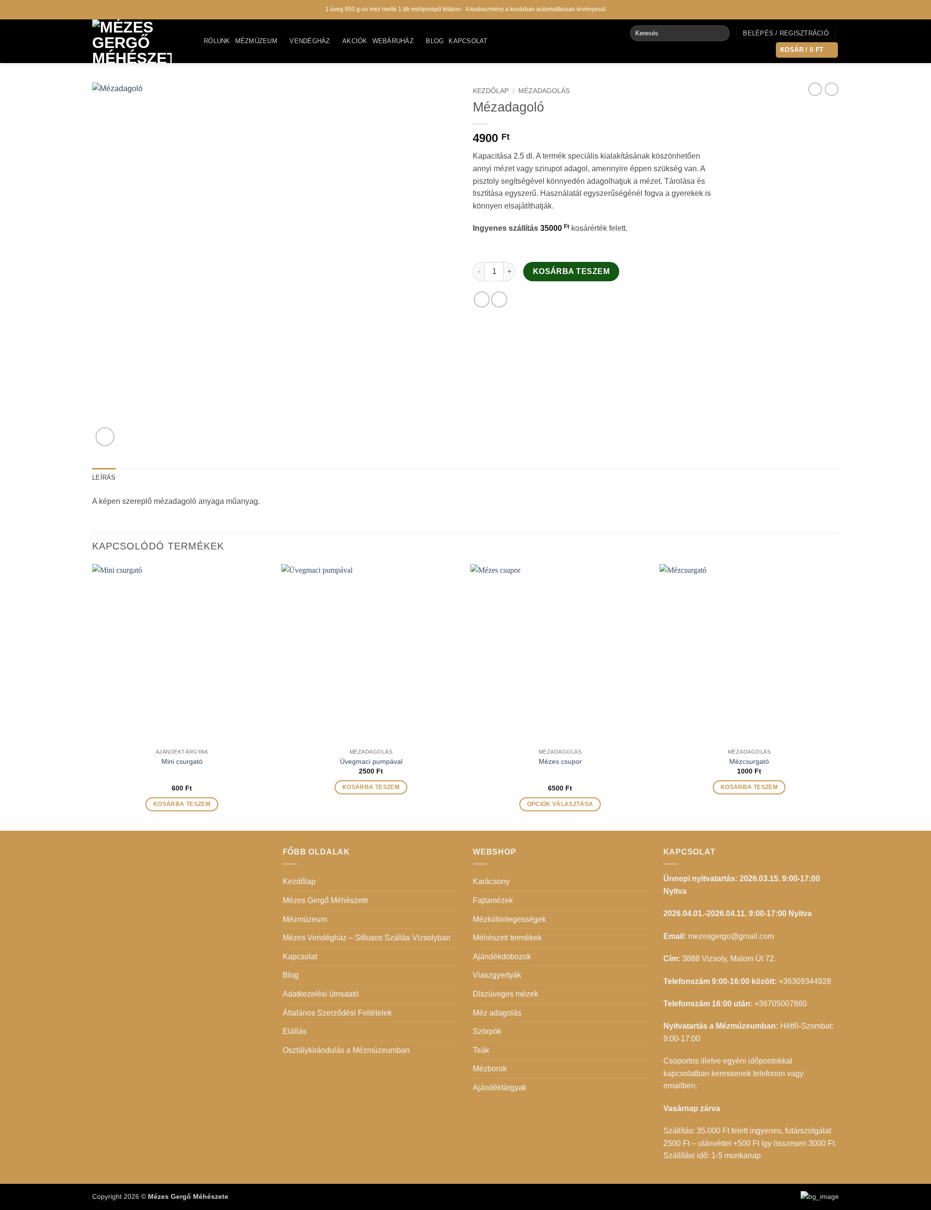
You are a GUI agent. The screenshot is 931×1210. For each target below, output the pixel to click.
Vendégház (309, 41)
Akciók (355, 41)
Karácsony (491, 881)
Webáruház (393, 41)
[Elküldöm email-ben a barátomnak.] (499, 299)
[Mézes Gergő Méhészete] (140, 41)
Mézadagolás (544, 91)
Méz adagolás (497, 1013)
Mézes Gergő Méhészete (326, 900)
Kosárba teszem (571, 271)
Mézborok (490, 1069)
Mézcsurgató (749, 761)
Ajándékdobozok (502, 956)
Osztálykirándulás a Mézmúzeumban (346, 1050)
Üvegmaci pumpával (371, 761)
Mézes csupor (560, 761)
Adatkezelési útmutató (321, 994)
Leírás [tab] (104, 477)
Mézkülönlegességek (509, 919)
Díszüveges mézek (505, 994)
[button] (786, 33)
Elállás (294, 1031)
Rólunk (217, 41)
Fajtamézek (493, 900)
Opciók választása (560, 804)
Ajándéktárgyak (500, 1087)
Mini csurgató (182, 761)
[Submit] (720, 33)
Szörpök (487, 1031)
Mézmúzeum (256, 41)
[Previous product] (831, 89)
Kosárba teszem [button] (181, 804)
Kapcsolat (468, 41)
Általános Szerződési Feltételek (337, 1013)
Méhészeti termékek (507, 938)
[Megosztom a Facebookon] (482, 299)
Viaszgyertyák (497, 975)
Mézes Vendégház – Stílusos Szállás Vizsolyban (366, 938)
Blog (435, 41)
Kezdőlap (491, 91)
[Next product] (815, 89)
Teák (481, 1050)
